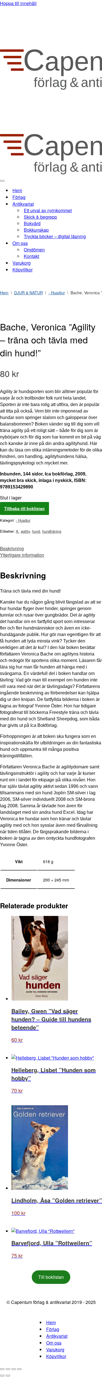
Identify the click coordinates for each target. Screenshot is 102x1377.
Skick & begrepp (40, 217)
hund (36, 531)
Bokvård (32, 223)
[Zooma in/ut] (2, 1369)
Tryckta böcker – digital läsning (55, 236)
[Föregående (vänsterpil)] (2, 1375)
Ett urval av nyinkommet (48, 210)
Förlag (19, 197)
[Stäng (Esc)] (19, 1369)
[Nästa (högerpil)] (8, 1375)
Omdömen (34, 249)
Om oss (53, 1342)
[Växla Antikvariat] (99, 204)
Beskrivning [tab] (12, 548)
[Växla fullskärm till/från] (8, 1369)
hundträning (51, 531)
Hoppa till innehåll (18, 3)
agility (25, 531)
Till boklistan (51, 1277)
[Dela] (13, 1369)
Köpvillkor (22, 269)
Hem (17, 190)
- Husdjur (56, 292)
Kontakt (31, 256)
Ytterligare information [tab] (22, 555)
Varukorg (21, 263)
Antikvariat (56, 1336)
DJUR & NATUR (28, 292)
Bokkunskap (36, 230)
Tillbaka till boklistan (24, 508)
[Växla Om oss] (99, 243)
